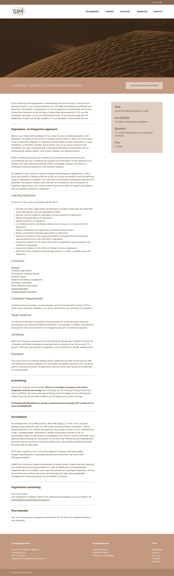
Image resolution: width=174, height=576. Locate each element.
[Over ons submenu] (130, 11)
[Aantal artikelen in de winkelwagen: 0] (160, 2)
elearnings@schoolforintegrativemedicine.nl (30, 500)
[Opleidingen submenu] (99, 11)
